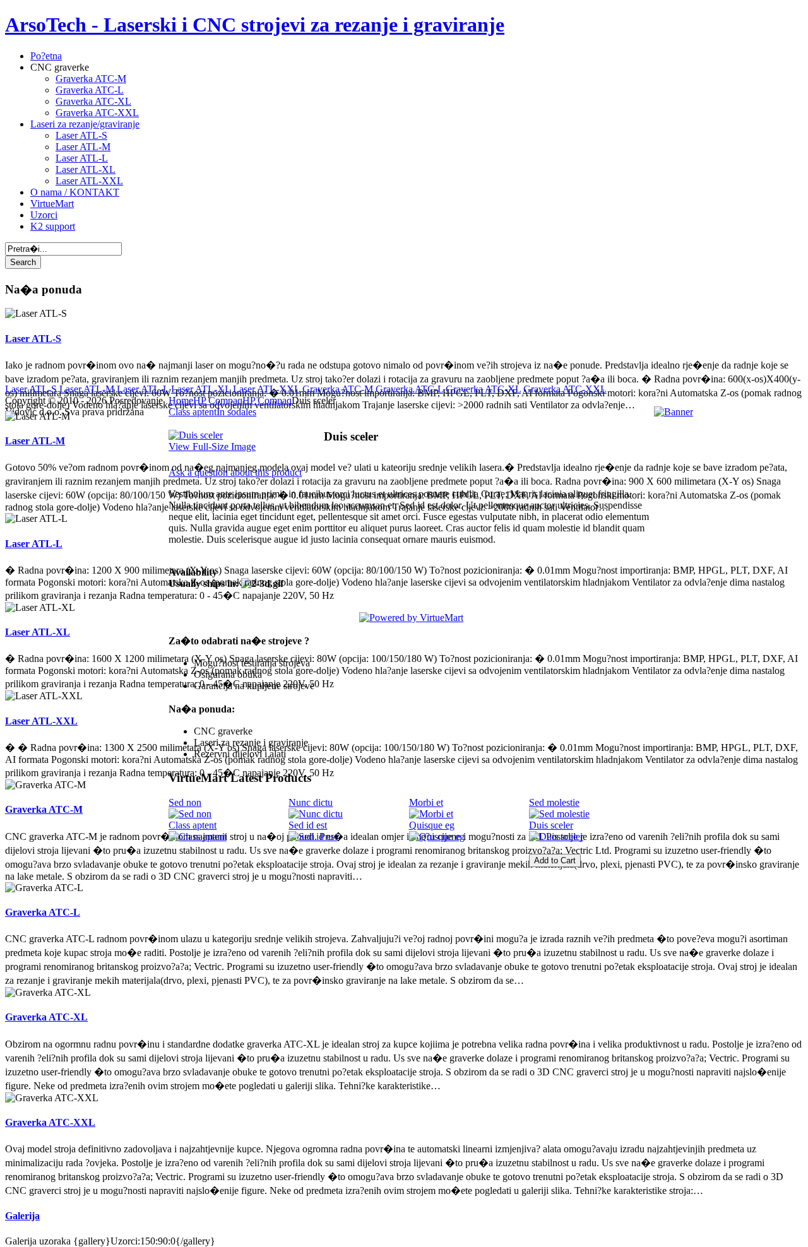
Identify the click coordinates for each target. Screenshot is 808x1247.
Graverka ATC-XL (46, 1017)
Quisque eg (431, 825)
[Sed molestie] (559, 813)
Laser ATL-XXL (41, 721)
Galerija (22, 1215)
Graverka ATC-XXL (50, 1122)
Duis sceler (551, 825)
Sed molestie (554, 802)
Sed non (185, 802)
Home (181, 400)
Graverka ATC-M (44, 809)
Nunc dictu (310, 802)
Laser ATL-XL (37, 632)
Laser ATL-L (33, 543)
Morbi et (426, 802)
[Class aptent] (198, 836)
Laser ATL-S (33, 338)
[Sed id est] (312, 836)
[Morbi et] (431, 813)
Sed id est (307, 825)
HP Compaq (217, 400)
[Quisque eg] (437, 836)
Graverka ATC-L (42, 912)
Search (23, 262)
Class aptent (193, 825)
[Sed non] (190, 813)
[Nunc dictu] (315, 813)
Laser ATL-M (35, 440)
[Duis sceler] (556, 836)
